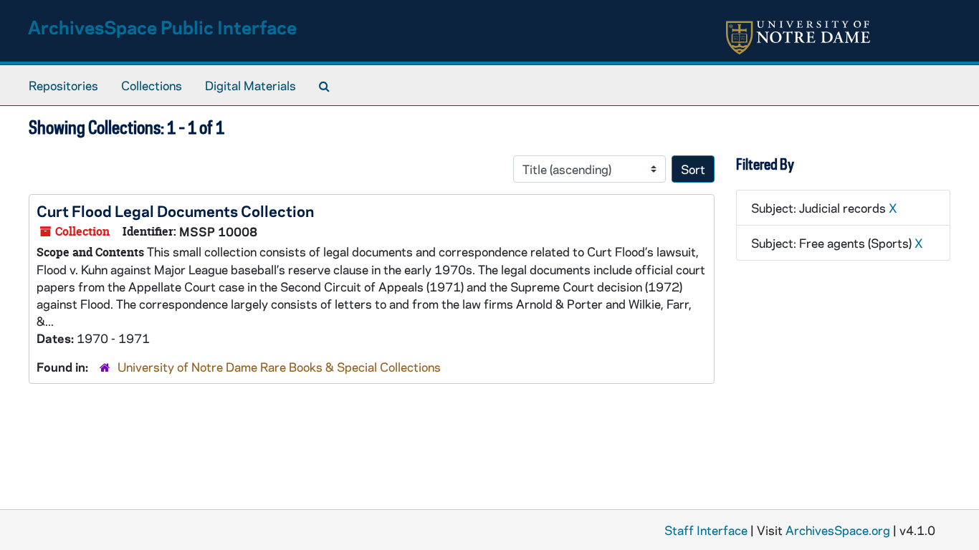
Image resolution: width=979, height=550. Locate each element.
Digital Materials (250, 85)
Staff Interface (706, 530)
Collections (151, 85)
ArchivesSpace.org (837, 530)
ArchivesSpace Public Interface (162, 27)
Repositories (63, 85)
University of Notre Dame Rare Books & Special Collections (279, 367)
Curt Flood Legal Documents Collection (175, 211)
